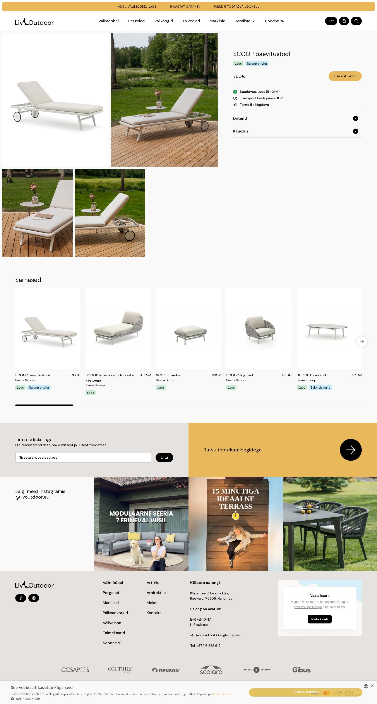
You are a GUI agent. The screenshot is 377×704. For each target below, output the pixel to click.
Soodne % (112, 642)
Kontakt (154, 612)
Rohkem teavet (221, 694)
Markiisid (111, 602)
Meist (152, 602)
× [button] (372, 686)
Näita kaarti (319, 619)
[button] (121, 698)
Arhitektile (156, 592)
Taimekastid (114, 632)
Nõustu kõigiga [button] (305, 692)
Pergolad (111, 592)
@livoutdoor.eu (32, 497)
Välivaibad (112, 622)
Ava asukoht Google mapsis (218, 635)
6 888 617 (213, 645)
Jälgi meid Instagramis (40, 491)
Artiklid (153, 582)
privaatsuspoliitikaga (308, 607)
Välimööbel (113, 582)
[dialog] (188, 692)
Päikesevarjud (115, 612)
